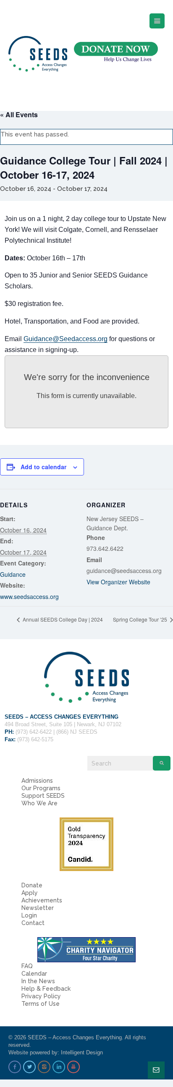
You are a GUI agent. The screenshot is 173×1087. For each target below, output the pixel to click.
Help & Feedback (46, 988)
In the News (38, 981)
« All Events (19, 114)
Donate (31, 885)
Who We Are (39, 803)
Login (29, 915)
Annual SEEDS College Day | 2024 (62, 619)
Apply (29, 892)
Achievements (41, 900)
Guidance (13, 574)
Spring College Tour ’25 (140, 619)
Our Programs (40, 788)
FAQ (27, 966)
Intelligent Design (82, 1052)
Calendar (34, 973)
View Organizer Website (118, 582)
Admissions (37, 780)
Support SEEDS (43, 795)
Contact (33, 923)
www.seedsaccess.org (29, 596)
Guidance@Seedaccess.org (65, 338)
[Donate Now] (116, 52)
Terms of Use (40, 1003)
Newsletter (37, 908)
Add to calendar (43, 467)
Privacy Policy (41, 996)
